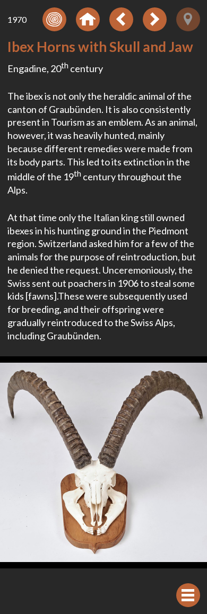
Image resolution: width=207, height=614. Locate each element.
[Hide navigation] (188, 595)
